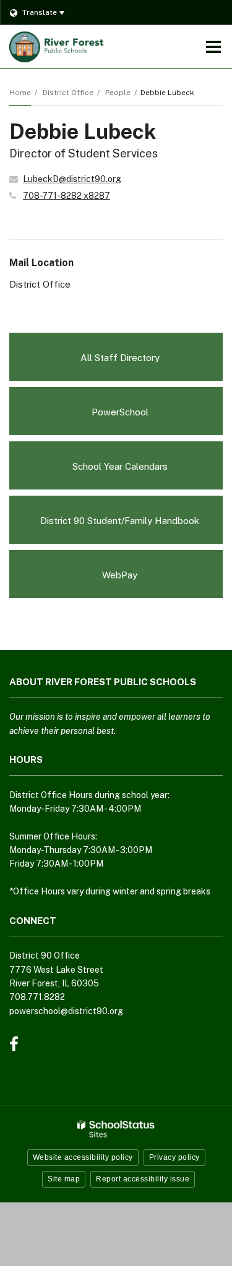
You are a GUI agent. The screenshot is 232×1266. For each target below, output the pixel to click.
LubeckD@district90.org (72, 179)
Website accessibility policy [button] (83, 1157)
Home (20, 92)
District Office (68, 92)
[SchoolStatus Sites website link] (116, 1129)
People (118, 92)
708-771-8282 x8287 (66, 196)
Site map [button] (64, 1179)
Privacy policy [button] (174, 1157)
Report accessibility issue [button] (142, 1179)
